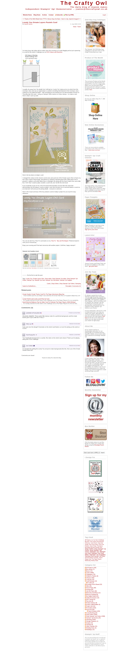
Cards (48, 283)
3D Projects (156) (91, 567)
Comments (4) (76, 286)
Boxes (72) (89, 571)
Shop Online (54, 283)
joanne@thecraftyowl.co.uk (92, 9)
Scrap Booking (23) (91, 613)
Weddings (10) (90, 629)
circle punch (94, 543)
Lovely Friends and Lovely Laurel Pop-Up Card (35, 299)
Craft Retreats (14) (91, 581)
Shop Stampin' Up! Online (66, 283)
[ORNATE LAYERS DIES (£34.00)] (26, 254)
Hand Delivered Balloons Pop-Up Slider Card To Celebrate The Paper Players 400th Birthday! (49, 302)
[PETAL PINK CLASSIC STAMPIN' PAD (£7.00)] (40, 261)
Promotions (100, 546)
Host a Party (93, 546)
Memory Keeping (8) (92, 594)
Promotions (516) (91, 608)
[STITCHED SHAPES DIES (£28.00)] (33, 254)
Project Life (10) (90, 606)
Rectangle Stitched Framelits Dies (93, 547)
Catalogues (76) (90, 574)
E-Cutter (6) (90, 582)
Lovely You (29, 278)
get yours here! (93, 266)
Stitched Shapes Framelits (91, 557)
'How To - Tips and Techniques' (60, 241)
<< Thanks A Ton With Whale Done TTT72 (35, 19)
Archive (44, 15)
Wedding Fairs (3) (91, 628)
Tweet (79, 26)
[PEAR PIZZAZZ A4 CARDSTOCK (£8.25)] (47, 254)
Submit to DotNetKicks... (29, 286)
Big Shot (87, 541)
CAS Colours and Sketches (54, 52)
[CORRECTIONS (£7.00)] (47, 261)
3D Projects (88, 540)
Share (74, 26)
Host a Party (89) (91, 587)
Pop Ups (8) (89, 601)
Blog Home (37, 15)
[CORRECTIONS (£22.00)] (53, 261)
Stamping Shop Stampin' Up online (95, 556)
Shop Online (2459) (91, 614)
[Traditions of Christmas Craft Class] (95, 183)
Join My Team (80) (91, 591)
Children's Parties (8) (92, 576)
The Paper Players (96, 559)
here (91, 89)
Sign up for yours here (91, 229)
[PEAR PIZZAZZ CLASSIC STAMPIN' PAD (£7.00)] (26, 261)
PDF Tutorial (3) (90, 599)
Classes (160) (90, 577)
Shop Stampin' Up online (59, 278)
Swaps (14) (89, 623)
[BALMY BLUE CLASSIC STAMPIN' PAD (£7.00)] (33, 261)
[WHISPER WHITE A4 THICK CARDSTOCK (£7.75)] (40, 254)
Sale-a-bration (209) (94, 611)
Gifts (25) (89, 586)
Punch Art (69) (90, 609)
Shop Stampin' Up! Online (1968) (95, 616)
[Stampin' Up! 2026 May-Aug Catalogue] (95, 46)
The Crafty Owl (84, 3)
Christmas (87, 543)
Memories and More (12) (93, 592)
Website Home (27, 15)
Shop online (48, 278)
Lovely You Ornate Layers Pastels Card (39, 22)
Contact (51, 15)
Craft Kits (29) (90, 579)
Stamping (78, 283)
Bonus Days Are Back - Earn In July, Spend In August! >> (64, 19)
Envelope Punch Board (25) (94, 584)
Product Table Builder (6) (93, 604)
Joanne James (28, 24)
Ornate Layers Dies (38, 278)
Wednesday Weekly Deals (91, 560)
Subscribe (60, 15)
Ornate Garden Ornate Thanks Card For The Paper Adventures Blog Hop (43, 294)
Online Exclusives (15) (92, 597)
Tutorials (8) (89, 624)
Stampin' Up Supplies (66, 280)
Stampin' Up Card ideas (52, 280)
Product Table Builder (32, 268)
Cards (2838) (90, 572)
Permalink (68, 286)
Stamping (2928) (91, 619)
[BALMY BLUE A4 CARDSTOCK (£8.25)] (53, 254)
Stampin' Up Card (40, 280)
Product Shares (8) (91, 603)
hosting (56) (89, 589)
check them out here (94, 150)
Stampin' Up (30, 280)
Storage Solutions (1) (92, 621)
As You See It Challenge (97, 540)
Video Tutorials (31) (91, 626)
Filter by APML (69, 15)
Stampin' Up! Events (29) (93, 618)
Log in (104, 15)
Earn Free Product (93, 544)
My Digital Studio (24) (92, 596)
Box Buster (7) (90, 569)
